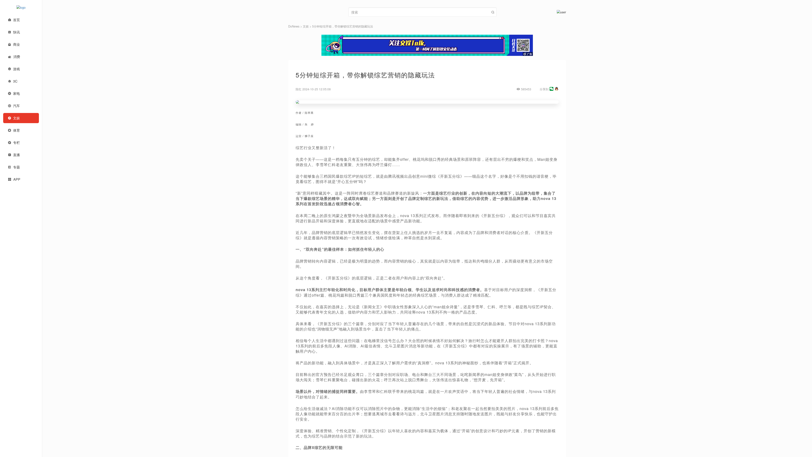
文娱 (306, 26)
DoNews (293, 26)
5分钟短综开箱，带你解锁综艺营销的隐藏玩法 (342, 26)
